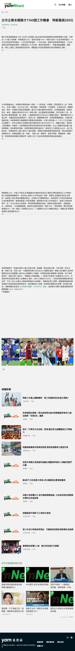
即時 (6, 12)
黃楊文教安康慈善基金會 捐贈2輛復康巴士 (13, 586)
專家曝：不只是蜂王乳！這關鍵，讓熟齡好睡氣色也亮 (13, 610)
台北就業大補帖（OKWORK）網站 (33, 286)
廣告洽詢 (60, 642)
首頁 (3, 12)
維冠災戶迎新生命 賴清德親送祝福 (61, 610)
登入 (70, 5)
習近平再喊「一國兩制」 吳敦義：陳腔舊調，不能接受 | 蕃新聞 (61, 586)
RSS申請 (62, 5)
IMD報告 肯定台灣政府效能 (37, 584)
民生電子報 (5, 25)
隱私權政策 (50, 642)
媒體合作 (40, 646)
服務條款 (40, 642)
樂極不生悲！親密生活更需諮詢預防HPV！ (37, 610)
